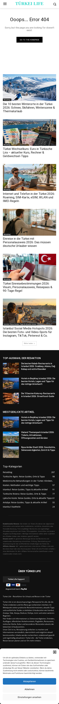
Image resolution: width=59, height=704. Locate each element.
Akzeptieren (29, 681)
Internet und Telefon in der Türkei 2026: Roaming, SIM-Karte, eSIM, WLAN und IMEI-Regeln (29, 197)
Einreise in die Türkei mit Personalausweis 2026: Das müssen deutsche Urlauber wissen (27, 242)
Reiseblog (7, 100)
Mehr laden (28, 343)
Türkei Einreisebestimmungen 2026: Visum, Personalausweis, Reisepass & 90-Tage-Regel (27, 287)
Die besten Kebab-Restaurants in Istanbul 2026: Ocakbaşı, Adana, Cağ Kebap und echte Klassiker (38, 366)
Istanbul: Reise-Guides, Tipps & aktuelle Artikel (20, 324)
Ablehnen (30, 689)
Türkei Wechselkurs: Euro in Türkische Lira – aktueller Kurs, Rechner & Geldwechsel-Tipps (27, 152)
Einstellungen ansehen (29, 697)
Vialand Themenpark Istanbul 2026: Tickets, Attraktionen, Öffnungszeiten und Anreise (37, 435)
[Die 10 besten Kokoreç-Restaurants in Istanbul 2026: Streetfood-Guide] (11, 398)
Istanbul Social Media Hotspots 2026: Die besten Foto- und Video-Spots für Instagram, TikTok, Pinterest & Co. (28, 332)
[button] (54, 652)
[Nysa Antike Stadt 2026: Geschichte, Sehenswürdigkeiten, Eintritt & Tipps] (11, 452)
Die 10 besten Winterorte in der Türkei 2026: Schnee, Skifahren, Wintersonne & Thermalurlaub (29, 107)
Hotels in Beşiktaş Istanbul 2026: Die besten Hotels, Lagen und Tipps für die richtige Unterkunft (38, 381)
